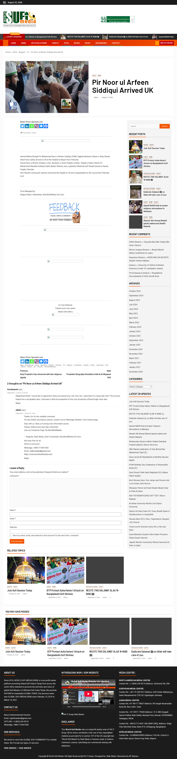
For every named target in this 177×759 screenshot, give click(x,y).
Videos (156, 202)
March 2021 (134, 358)
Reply (18, 403)
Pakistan (59, 365)
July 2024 (133, 304)
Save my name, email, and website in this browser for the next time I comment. (46, 535)
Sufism (23, 367)
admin (96, 97)
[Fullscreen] (112, 706)
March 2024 (134, 322)
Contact (116, 43)
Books (77, 43)
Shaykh (86, 365)
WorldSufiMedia (50, 367)
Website (13, 527)
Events (55, 43)
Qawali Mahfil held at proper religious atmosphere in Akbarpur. (156, 208)
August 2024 (134, 300)
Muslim (51, 365)
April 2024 (133, 318)
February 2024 (135, 327)
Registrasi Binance (137, 257)
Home (13, 43)
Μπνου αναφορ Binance (139, 250)
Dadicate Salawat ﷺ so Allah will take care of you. (110, 37)
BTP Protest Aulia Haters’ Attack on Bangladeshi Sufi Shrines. (156, 163)
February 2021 (135, 363)
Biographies (101, 43)
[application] (88, 694)
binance (132, 265)
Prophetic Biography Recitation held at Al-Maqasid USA (89, 374)
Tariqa (29, 367)
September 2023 (136, 340)
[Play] (64, 706)
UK (34, 367)
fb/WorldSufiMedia (53, 430)
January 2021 (134, 367)
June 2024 (133, 309)
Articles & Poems (39, 43)
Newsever (121, 756)
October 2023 (135, 336)
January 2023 (134, 345)
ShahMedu (78, 365)
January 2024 (134, 331)
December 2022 (136, 349)
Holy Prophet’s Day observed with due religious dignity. (41, 374)
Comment (14, 476)
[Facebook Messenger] (41, 126)
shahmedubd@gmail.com (40, 451)
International (29, 365)
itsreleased (12, 389)
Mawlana (44, 365)
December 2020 (136, 372)
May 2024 (133, 313)
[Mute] (108, 706)
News (23, 43)
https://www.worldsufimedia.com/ (38, 454)
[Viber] (36, 126)
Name (13, 510)
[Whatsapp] (32, 126)
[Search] (153, 43)
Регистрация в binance (139, 273)
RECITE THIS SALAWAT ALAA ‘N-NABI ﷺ (64, 37)
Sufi (106, 365)
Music (87, 43)
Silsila (92, 365)
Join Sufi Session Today (19, 590)
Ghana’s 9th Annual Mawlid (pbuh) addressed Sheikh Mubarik (155, 223)
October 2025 (135, 291)
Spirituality (100, 365)
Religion (69, 365)
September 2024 (136, 295)
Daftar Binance (135, 242)
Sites (66, 43)
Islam (37, 365)
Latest (94, 75)
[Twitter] (22, 126)
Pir (64, 365)
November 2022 (136, 354)
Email (13, 519)
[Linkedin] (27, 126)
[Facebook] (46, 126)
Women (40, 367)
